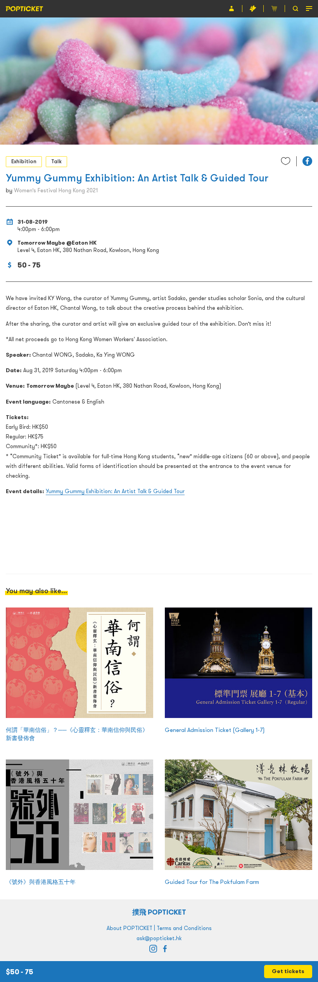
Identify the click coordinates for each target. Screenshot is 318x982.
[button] (307, 161)
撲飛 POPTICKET (159, 912)
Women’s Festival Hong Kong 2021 (56, 190)
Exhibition (23, 161)
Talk (56, 161)
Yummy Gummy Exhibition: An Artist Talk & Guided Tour (115, 491)
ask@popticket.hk (159, 938)
